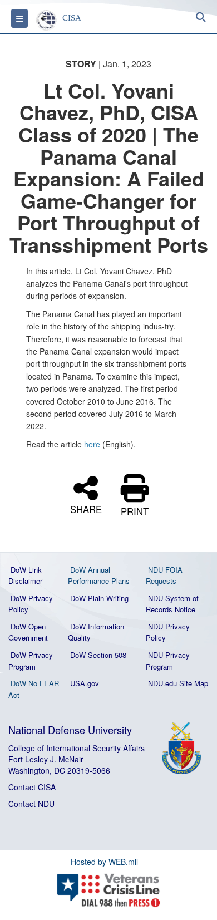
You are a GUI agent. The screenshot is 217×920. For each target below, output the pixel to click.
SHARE (86, 508)
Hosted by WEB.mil (104, 861)
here (92, 444)
